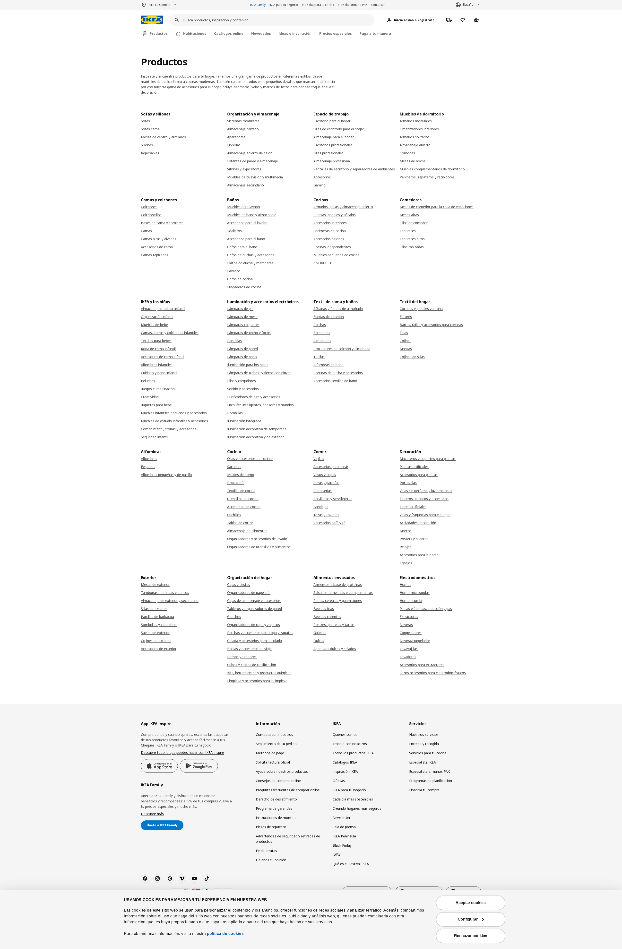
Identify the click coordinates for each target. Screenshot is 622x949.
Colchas (319, 324)
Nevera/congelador (415, 640)
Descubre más (152, 813)
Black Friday (342, 845)
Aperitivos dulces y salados (334, 648)
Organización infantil (157, 316)
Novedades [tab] (261, 33)
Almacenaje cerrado (243, 129)
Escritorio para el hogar (331, 121)
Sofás (145, 121)
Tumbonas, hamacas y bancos (165, 592)
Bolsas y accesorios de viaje (249, 648)
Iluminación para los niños (247, 364)
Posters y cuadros (414, 538)
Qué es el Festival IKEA (351, 863)
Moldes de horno (240, 474)
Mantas (406, 348)
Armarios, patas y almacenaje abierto (343, 206)
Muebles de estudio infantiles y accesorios (174, 421)
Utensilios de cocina (243, 498)
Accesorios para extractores (422, 664)
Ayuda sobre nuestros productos (282, 771)
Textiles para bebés (156, 340)
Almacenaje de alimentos (247, 530)
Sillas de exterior (154, 608)
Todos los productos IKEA (353, 753)
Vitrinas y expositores (244, 169)
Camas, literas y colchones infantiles (170, 332)
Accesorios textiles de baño (335, 380)
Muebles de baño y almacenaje (251, 214)
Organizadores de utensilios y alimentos (259, 547)
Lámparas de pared (242, 348)
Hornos (405, 584)
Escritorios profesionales (333, 145)
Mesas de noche (413, 161)
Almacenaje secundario (245, 185)
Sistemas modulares (243, 121)
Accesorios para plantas (419, 474)
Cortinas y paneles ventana (421, 308)
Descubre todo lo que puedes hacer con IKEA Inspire (182, 752)
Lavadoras (408, 656)
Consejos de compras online (278, 780)
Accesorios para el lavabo (247, 222)
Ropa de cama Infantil (158, 348)
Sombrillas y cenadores (159, 624)
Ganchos (234, 616)
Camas (146, 230)
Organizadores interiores (419, 129)
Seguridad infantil (154, 437)
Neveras (406, 624)
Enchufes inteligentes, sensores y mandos (260, 405)
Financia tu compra (424, 790)
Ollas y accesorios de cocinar (250, 458)
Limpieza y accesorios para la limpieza (257, 680)
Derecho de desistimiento (276, 799)
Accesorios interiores (330, 222)
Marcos (406, 530)
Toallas (319, 356)
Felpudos (148, 466)
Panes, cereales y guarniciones (337, 600)
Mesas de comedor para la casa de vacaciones (437, 206)
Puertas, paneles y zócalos (334, 214)
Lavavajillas (409, 648)
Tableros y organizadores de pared (254, 608)
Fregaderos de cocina (244, 287)
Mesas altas (409, 214)
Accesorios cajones (328, 239)
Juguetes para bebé (156, 405)
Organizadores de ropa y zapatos (253, 624)
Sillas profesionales (328, 153)
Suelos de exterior (155, 632)
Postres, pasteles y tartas (333, 624)
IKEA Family (258, 5)
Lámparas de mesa (242, 316)
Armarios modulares (416, 121)
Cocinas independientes (332, 247)
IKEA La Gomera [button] (160, 5)
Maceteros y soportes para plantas (428, 458)
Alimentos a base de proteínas (337, 584)
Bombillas (235, 413)
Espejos (406, 563)
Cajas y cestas (238, 584)
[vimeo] (182, 878)
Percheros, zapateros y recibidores (427, 177)
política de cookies (225, 933)
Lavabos (234, 271)
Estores (406, 316)
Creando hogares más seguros (357, 808)
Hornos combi (411, 600)
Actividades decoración (418, 522)
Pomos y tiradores (242, 656)
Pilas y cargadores (241, 380)
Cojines (405, 340)
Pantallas (234, 340)
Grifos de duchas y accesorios (250, 255)
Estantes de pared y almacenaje (252, 161)
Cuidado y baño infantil (159, 372)
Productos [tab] (159, 33)
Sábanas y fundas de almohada (338, 308)
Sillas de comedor (414, 222)
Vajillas (318, 458)
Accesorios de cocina (243, 506)
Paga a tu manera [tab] (375, 33)
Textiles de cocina (241, 490)
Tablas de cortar (240, 522)
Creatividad (150, 397)
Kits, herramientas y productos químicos (259, 672)
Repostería (235, 482)
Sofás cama (150, 129)
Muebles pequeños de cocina (336, 255)
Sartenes (234, 466)
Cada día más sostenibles (353, 799)
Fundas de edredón (328, 316)
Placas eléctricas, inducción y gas (426, 608)
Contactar (378, 5)
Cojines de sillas (412, 356)
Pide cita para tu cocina (318, 5)
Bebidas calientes (327, 616)
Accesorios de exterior (158, 648)
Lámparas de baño (242, 356)
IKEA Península (344, 836)
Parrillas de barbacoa (157, 616)
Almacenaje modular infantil (163, 308)
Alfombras (149, 458)
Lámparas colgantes (243, 324)
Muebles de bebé (154, 324)
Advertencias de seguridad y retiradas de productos (288, 839)
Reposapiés (150, 153)
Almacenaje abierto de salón (249, 153)
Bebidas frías (323, 608)
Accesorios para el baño (246, 239)
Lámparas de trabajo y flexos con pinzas (259, 372)
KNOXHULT (322, 263)
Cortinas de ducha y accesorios (338, 372)
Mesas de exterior (155, 584)
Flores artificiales (413, 506)
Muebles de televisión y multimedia (255, 177)
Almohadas (322, 340)
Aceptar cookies (471, 903)
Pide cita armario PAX (352, 5)
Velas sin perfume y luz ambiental (426, 490)
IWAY (336, 854)
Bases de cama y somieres (162, 222)
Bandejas (320, 506)
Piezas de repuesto (271, 827)
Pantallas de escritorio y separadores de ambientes (354, 169)
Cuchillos (234, 514)
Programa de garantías (274, 808)
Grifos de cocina (240, 279)
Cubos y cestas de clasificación (251, 664)
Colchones (149, 206)
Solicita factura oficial (273, 762)
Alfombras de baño (328, 364)
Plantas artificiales (414, 466)
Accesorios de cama (157, 247)
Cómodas (407, 153)
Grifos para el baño (242, 247)
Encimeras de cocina (329, 230)
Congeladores (411, 632)
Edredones (321, 332)
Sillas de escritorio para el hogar (338, 129)
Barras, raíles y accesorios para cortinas (431, 324)
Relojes (405, 547)
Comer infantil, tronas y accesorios (168, 429)
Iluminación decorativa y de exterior (255, 437)
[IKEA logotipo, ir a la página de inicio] (152, 20)
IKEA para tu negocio (283, 5)
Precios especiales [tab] (335, 33)
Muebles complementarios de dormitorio (432, 169)
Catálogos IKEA (345, 762)
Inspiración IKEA (345, 771)
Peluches (148, 380)
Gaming (319, 185)
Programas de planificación (430, 780)
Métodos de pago (270, 753)
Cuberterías (322, 490)
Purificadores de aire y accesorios (253, 397)
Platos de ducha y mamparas (250, 263)
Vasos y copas (324, 474)
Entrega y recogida (424, 743)
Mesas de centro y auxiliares (163, 137)
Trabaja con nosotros (350, 743)
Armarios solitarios (415, 137)
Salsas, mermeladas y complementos (343, 592)
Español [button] (468, 4)
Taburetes (408, 230)
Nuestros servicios (424, 734)
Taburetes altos (412, 239)
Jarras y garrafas (326, 482)
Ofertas (339, 780)
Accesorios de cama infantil (162, 356)
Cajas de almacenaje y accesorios (254, 600)
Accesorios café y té (329, 522)
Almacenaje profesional (332, 161)
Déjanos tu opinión (271, 860)
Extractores (409, 616)
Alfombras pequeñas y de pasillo (166, 474)
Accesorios (322, 177)
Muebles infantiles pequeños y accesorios (174, 413)
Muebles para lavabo (243, 206)
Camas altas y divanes (158, 239)
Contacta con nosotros (274, 734)
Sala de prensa (344, 827)
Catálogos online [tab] (228, 33)
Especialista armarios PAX (429, 771)
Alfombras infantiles (157, 364)
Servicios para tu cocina (428, 753)
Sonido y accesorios (243, 389)
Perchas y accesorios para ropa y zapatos (260, 632)
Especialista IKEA (422, 762)
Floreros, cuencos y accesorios (424, 498)
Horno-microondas (415, 592)
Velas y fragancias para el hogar (425, 514)
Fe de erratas (266, 850)
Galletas (319, 632)
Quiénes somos (345, 734)
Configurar (468, 919)
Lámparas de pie (240, 308)
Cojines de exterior (156, 640)
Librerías (234, 145)
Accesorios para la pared (419, 555)
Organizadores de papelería (248, 592)
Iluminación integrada (244, 421)
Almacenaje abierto (415, 145)
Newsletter (341, 817)
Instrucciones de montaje (276, 817)
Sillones (147, 145)
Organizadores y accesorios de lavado (257, 538)
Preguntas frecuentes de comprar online (288, 790)
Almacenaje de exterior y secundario (170, 600)
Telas (404, 332)
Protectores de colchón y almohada (341, 348)
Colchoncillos (151, 214)
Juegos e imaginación (158, 389)
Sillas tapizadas (412, 247)
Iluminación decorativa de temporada (256, 429)
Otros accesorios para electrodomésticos (433, 672)
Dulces (318, 640)
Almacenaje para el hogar (333, 137)
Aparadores (236, 137)
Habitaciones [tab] (194, 33)
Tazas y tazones (326, 514)
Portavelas (408, 482)
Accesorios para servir (330, 466)
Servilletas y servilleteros (332, 498)
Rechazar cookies (470, 936)
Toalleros (234, 230)
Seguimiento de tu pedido (276, 743)
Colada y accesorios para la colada (254, 640)
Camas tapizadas (154, 255)
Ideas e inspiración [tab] (295, 33)
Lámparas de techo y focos (249, 332)
